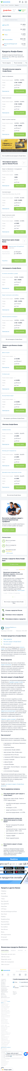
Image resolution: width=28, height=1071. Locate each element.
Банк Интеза (4, 929)
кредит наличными (6, 664)
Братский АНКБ (5, 924)
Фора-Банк (4, 906)
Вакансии (3, 984)
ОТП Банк (3, 909)
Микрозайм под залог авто (8, 954)
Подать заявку (20, 208)
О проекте (3, 979)
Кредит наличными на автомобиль (10, 295)
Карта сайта (4, 996)
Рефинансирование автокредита (9, 316)
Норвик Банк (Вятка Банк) (8, 194)
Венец (2, 932)
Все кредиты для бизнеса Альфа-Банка (14, 418)
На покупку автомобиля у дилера (10, 273)
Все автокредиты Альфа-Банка (14, 339)
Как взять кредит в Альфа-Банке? (12, 641)
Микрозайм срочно (6, 959)
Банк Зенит (4, 914)
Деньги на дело (5, 352)
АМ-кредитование (6, 934)
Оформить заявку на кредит (8, 719)
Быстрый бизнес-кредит (8, 395)
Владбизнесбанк (5, 919)
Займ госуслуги (5, 964)
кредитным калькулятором (8, 711)
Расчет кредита (7, 62)
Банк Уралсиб (4, 901)
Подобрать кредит (9, 530)
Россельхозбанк (8, 39)
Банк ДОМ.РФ (5, 903)
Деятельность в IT (5, 997)
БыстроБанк (4, 926)
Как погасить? (7, 644)
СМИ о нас (3, 980)
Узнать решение (20, 91)
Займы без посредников (7, 961)
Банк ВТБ (6, 25)
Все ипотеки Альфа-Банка (14, 495)
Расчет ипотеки (18, 62)
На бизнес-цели (6, 374)
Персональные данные (4, 992)
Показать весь (5, 58)
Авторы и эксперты (3, 983)
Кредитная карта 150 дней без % (16, 246)
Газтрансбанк (4, 939)
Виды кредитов (8, 639)
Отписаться (4, 987)
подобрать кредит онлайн (16, 682)
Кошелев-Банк (5, 921)
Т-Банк (6, 34)
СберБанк (4, 171)
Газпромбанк (7, 30)
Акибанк (3, 916)
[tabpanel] (14, 581)
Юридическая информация (4, 990)
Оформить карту (18, 260)
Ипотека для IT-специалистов (9, 450)
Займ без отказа (5, 956)
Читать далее (20, 590)
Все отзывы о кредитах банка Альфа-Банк (14, 602)
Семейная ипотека (6, 429)
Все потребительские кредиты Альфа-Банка (14, 155)
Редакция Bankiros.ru (10, 627)
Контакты (3, 994)
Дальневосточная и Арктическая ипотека (11, 472)
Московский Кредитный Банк (10, 44)
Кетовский (4, 937)
